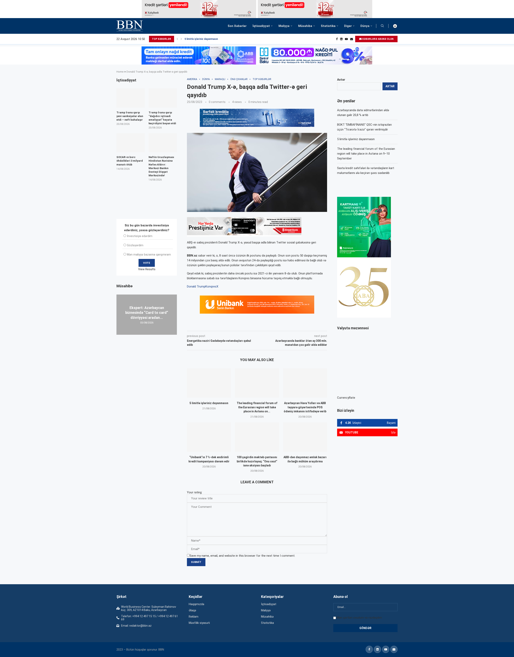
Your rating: (194, 492)
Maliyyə (284, 26)
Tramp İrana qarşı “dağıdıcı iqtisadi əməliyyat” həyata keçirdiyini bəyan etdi (162, 118)
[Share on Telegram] (268, 325)
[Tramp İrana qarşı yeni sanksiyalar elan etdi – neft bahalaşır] (130, 97)
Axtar (341, 79)
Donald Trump (196, 286)
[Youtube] (346, 39)
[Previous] (177, 39)
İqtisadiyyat (261, 26)
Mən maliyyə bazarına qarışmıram (149, 254)
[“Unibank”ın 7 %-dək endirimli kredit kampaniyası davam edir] (209, 437)
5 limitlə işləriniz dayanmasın (201, 39)
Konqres (210, 286)
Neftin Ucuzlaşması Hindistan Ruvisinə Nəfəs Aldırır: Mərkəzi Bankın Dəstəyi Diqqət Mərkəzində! (161, 166)
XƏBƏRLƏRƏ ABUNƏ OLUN (378, 39)
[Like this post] (213, 325)
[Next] (181, 39)
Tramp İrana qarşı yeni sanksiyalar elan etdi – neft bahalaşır (129, 116)
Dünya (364, 26)
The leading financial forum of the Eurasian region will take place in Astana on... (257, 407)
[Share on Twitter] (232, 325)
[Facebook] (337, 39)
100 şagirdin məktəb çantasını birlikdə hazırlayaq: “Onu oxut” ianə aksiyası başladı (257, 461)
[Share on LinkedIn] (241, 325)
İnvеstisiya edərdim (139, 236)
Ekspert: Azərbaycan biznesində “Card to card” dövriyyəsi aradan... (146, 313)
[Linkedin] (341, 39)
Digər (348, 26)
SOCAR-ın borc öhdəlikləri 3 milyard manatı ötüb (129, 161)
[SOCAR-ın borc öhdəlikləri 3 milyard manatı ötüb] (130, 142)
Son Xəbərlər (237, 26)
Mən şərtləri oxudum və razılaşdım (359, 617)
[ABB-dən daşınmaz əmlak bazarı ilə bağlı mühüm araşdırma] (305, 437)
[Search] (382, 26)
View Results (146, 269)
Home (119, 71)
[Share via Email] (277, 325)
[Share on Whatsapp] (258, 325)
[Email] (351, 39)
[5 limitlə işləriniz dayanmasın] (209, 383)
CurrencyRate (346, 397)
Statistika (328, 26)
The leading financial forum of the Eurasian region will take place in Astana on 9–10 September (366, 153)
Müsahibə (305, 26)
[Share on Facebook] (223, 325)
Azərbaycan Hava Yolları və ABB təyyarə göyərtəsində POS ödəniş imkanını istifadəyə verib (305, 407)
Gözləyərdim (135, 245)
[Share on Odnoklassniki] (249, 325)
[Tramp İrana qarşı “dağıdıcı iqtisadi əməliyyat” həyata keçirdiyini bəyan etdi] (163, 97)
